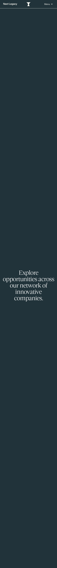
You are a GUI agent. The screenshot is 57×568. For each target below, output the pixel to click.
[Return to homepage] (10, 4)
